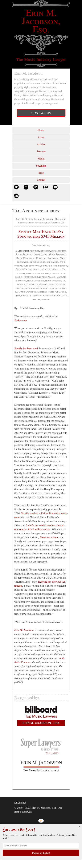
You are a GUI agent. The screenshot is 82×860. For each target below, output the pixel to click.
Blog (41, 172)
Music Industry (57, 254)
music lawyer (43, 288)
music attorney (35, 280)
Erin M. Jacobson (24, 630)
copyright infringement (54, 265)
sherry (36, 299)
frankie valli (57, 273)
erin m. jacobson (41, 269)
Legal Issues (40, 254)
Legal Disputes (24, 254)
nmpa (17, 295)
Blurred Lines (37, 261)
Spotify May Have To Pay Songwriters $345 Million (41, 234)
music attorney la (55, 280)
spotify (45, 299)
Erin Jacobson (23, 269)
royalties (62, 295)
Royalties (41, 258)
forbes (30, 273)
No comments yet (41, 245)
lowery (43, 276)
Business (45, 250)
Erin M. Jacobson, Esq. (41, 20)
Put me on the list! (41, 852)
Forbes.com (20, 320)
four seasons (42, 273)
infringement (31, 276)
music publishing (57, 291)
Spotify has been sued (26, 348)
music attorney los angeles (32, 284)
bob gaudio (52, 261)
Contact (41, 179)
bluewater (22, 261)
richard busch (47, 295)
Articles (41, 144)
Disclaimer (20, 802)
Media (41, 158)
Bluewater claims (49, 537)
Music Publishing (25, 258)
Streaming (53, 258)
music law (29, 288)
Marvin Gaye (55, 276)
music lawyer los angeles (33, 291)
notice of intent (30, 295)
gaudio (19, 276)
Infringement (58, 250)
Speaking (41, 165)
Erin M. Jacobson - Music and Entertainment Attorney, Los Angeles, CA (42, 220)
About (41, 137)
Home (41, 130)
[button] (41, 829)
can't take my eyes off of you (39, 263)
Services (41, 151)
